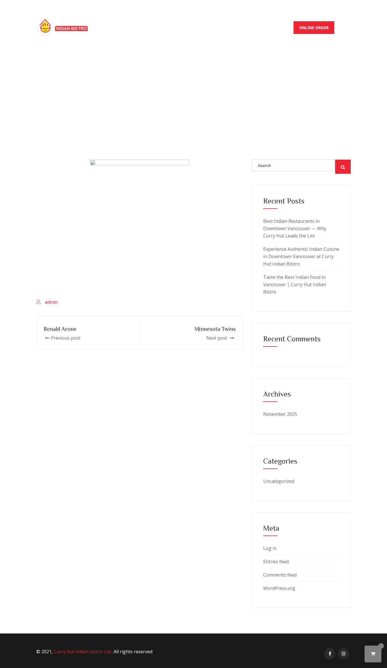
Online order (314, 27)
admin (51, 302)
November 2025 (280, 414)
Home (130, 27)
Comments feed (280, 575)
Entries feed (276, 561)
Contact (216, 27)
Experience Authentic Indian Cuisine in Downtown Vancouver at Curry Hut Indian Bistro (301, 256)
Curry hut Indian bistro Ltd (83, 651)
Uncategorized (278, 481)
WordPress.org (279, 588)
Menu (189, 27)
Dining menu (159, 27)
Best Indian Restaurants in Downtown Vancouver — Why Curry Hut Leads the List (294, 228)
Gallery (244, 27)
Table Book (275, 27)
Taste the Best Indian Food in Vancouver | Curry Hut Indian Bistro (294, 284)
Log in (270, 548)
